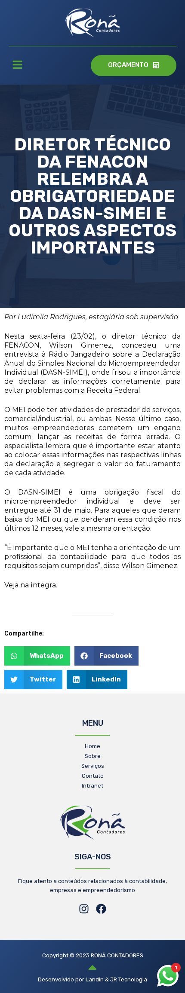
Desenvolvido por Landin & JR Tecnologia (92, 979)
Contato (93, 776)
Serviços (92, 766)
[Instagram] (84, 909)
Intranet (92, 785)
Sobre (93, 756)
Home (92, 746)
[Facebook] (101, 909)
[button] (17, 65)
